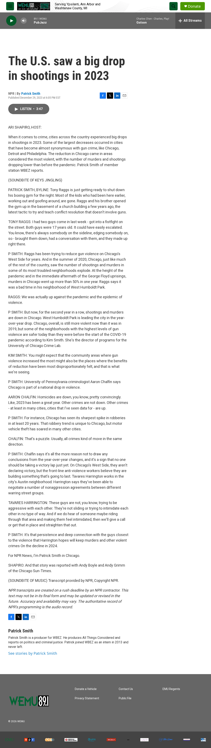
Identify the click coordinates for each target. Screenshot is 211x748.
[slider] (30, 20)
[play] (11, 20)
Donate (194, 6)
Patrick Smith (30, 93)
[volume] (23, 20)
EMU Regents (171, 689)
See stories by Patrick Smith (32, 653)
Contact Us (126, 689)
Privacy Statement (87, 698)
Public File (125, 698)
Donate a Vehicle (86, 689)
